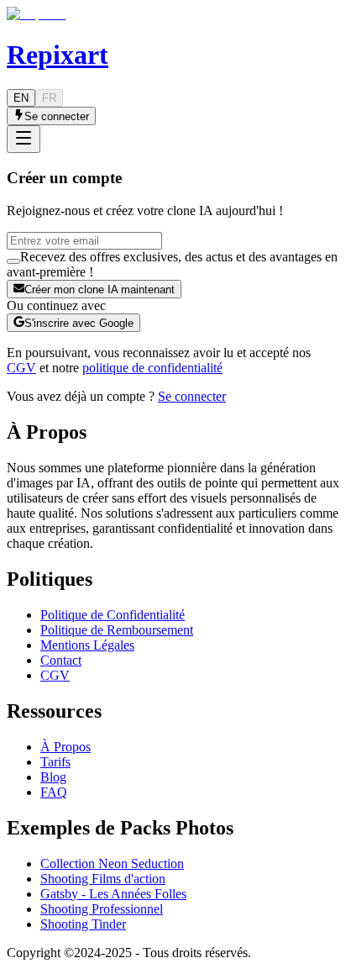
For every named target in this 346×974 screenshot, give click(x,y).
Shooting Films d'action (102, 878)
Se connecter (192, 396)
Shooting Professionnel (101, 909)
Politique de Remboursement (116, 630)
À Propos (65, 747)
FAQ (53, 792)
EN (21, 98)
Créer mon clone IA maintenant (99, 289)
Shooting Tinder (83, 924)
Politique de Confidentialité (112, 615)
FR (49, 98)
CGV (21, 368)
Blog (53, 777)
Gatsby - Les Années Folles (113, 894)
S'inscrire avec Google (79, 323)
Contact (60, 660)
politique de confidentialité (152, 368)
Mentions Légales (87, 645)
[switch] (13, 261)
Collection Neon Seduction (112, 863)
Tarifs (55, 762)
